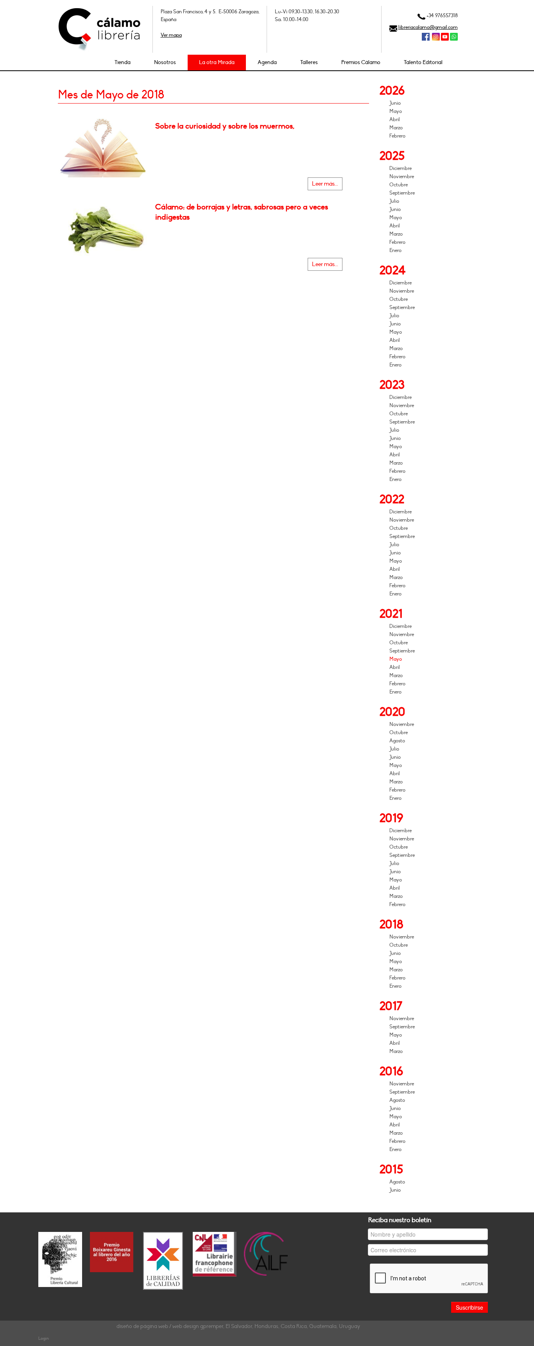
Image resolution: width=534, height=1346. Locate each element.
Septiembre (402, 193)
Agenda (267, 62)
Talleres (309, 62)
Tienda (123, 62)
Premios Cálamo (360, 62)
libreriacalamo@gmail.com (428, 27)
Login (43, 1338)
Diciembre (400, 168)
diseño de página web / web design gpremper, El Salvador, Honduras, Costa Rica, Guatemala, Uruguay (238, 1326)
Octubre (398, 185)
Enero (395, 250)
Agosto (397, 741)
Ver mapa (171, 35)
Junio (395, 103)
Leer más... (325, 184)
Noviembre (401, 176)
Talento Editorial (423, 62)
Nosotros (165, 62)
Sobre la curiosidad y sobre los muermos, (224, 126)
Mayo (395, 111)
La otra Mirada (217, 62)
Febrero (397, 136)
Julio (394, 201)
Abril (394, 119)
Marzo (396, 128)
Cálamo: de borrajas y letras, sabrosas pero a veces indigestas (241, 212)
